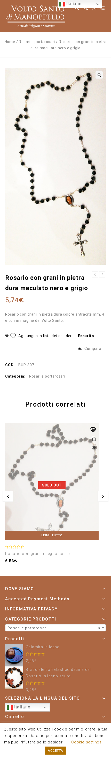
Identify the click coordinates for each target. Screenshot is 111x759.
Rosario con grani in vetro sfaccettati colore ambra (95, 274)
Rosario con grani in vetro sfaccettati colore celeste (102, 274)
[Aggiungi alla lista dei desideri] (94, 430)
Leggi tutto (51, 535)
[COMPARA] (94, 439)
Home (10, 42)
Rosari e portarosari (37, 42)
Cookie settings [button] (86, 742)
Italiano (22, 707)
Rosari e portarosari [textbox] (53, 628)
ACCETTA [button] (55, 751)
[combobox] (55, 627)
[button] (99, 75)
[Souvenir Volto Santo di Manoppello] (35, 16)
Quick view (94, 447)
